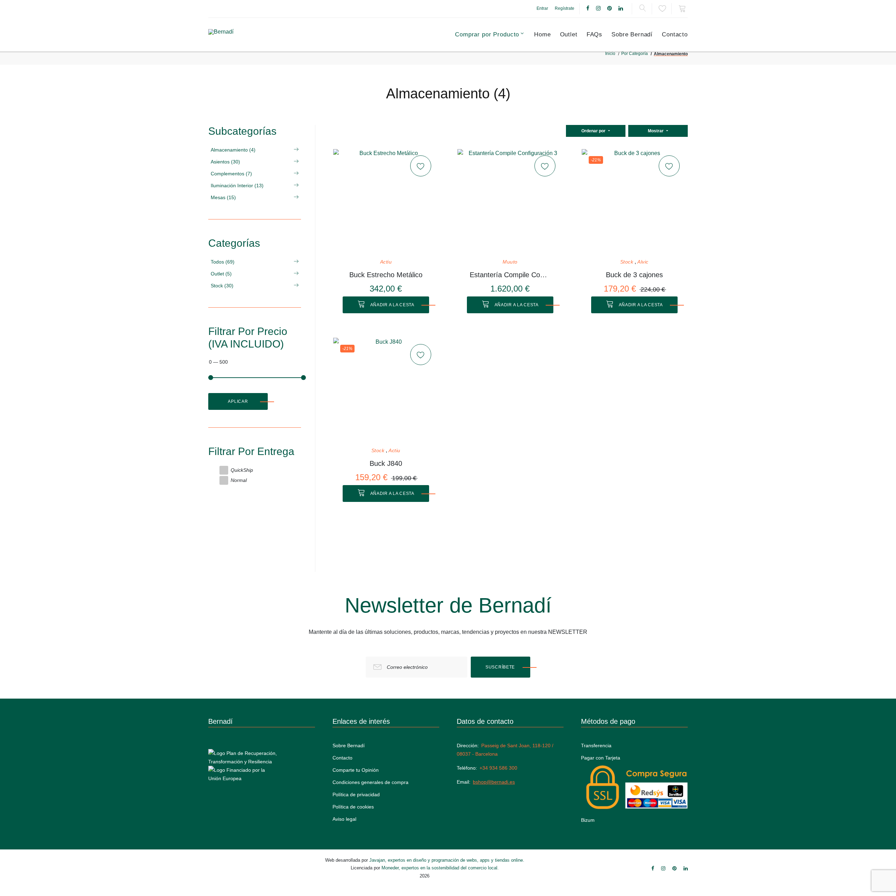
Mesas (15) (223, 197)
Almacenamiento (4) (233, 150)
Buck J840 (386, 463)
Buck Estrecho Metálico (385, 275)
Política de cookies (353, 807)
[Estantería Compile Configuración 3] (509, 201)
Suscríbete (500, 667)
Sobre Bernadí (632, 34)
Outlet (569, 34)
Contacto (675, 34)
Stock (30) (222, 285)
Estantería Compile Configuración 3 (510, 275)
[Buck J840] (385, 390)
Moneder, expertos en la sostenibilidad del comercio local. (440, 867)
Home (542, 34)
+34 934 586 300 (498, 768)
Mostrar (656, 130)
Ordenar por (594, 130)
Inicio (610, 53)
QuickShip (242, 470)
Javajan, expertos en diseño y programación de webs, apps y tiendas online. (446, 860)
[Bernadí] (238, 34)
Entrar (542, 8)
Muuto (510, 262)
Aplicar (238, 401)
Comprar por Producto (487, 34)
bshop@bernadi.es (494, 782)
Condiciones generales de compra (370, 782)
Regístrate (564, 8)
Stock (627, 262)
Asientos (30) (225, 161)
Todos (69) (222, 262)
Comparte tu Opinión (355, 770)
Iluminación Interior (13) (237, 185)
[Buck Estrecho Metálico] (385, 201)
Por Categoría (634, 53)
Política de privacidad (356, 794)
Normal (239, 480)
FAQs (594, 34)
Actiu (386, 262)
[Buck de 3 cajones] (634, 201)
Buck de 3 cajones (634, 275)
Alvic (643, 262)
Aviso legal (344, 819)
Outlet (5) (221, 273)
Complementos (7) (231, 173)
